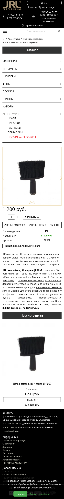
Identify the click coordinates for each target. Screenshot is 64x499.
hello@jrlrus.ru (12, 431)
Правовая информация (14, 440)
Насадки (14, 123)
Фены (6, 84)
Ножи (12, 118)
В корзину (31, 217)
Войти (33, 7)
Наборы (8, 106)
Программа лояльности (14, 462)
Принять (20, 494)
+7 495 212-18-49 (13, 423)
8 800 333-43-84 (12, 427)
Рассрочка (7, 453)
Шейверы (9, 76)
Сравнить (55, 225)
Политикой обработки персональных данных (37, 486)
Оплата (6, 450)
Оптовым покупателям (14, 474)
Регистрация (48, 7)
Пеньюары (15, 132)
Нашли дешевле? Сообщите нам (22, 246)
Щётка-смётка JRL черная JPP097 (32, 384)
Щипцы (7, 99)
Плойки (8, 91)
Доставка (7, 446)
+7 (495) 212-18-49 (50, 304)
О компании (8, 443)
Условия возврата (11, 459)
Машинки (9, 61)
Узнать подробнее (40, 494)
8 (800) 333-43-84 (11, 307)
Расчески (14, 127)
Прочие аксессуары (33, 38)
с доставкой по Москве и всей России (36, 277)
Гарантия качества (11, 456)
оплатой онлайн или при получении (39, 280)
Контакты (7, 471)
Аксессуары (14, 38)
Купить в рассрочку (14, 225)
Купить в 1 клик (37, 225)
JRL (46, 231)
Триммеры (10, 69)
